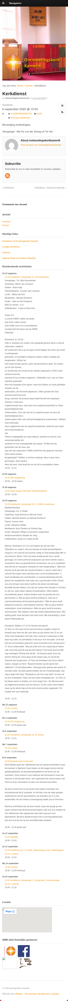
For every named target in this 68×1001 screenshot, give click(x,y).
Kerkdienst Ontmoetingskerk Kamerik (20, 241)
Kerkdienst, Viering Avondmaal (50, 188)
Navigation (15, 3)
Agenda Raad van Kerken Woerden (19, 258)
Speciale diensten (20, 117)
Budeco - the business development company (37, 993)
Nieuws (5, 225)
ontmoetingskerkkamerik (17, 98)
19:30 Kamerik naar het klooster (19, 761)
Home (20, 85)
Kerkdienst (8, 188)
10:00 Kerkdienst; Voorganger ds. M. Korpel (24, 735)
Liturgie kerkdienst (11, 246)
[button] (62, 112)
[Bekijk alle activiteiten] (62, 105)
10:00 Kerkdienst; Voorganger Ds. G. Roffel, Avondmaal (29, 504)
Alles (39, 113)
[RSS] (8, 176)
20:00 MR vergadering (15, 478)
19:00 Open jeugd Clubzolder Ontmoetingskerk (26, 491)
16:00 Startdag (11, 837)
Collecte (6, 252)
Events (29, 85)
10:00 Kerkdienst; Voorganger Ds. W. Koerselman (27, 277)
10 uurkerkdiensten (21, 113)
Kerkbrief (6, 222)
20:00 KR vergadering (15, 721)
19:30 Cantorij (11, 708)
